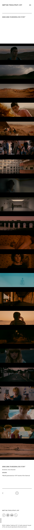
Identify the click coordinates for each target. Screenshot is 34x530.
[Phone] (15, 515)
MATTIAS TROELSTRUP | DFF (10, 510)
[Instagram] (7, 515)
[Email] (11, 515)
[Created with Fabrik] (1, 520)
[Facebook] (3, 515)
